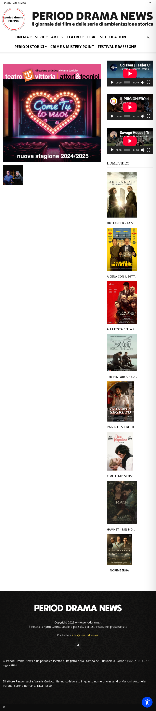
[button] (148, 37)
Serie (40, 37)
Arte (55, 37)
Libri (91, 37)
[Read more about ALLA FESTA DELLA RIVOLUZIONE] (122, 323)
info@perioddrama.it (85, 635)
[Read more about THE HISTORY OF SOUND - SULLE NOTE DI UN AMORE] (122, 371)
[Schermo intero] (148, 82)
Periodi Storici (29, 46)
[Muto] (143, 82)
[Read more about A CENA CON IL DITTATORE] (122, 271)
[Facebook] (150, 3)
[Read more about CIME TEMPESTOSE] (120, 470)
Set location (113, 37)
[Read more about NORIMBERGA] (119, 565)
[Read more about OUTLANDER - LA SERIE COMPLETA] (122, 217)
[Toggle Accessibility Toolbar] (147, 702)
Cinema (21, 37)
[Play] (112, 82)
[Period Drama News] (78, 19)
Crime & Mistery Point (72, 46)
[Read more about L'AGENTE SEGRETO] (120, 421)
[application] (130, 73)
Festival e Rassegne (117, 46)
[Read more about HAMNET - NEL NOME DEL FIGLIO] (122, 524)
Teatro (74, 37)
